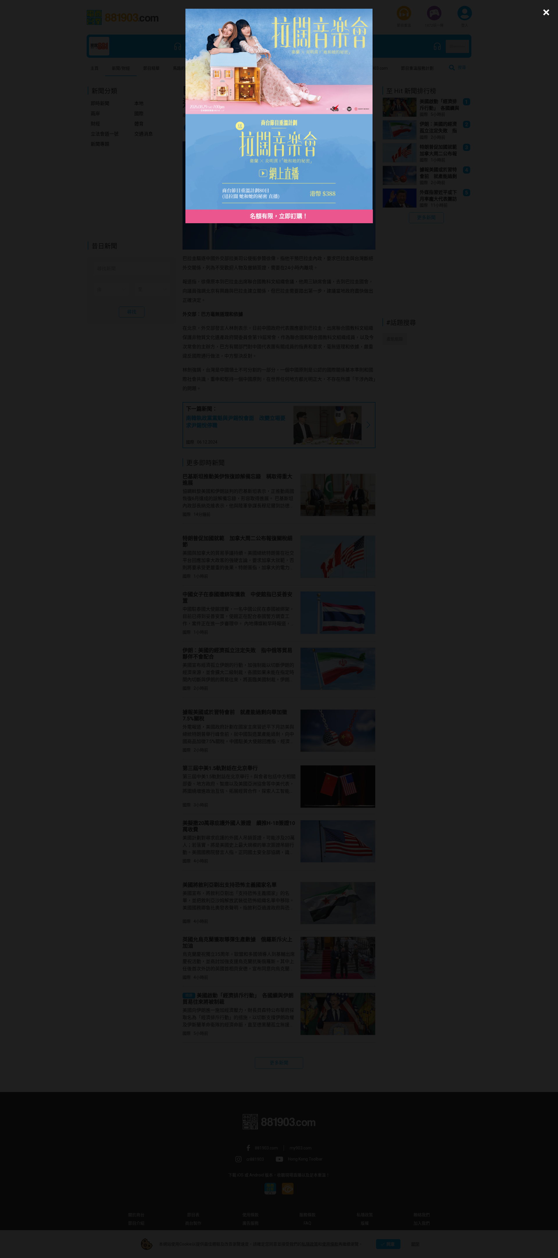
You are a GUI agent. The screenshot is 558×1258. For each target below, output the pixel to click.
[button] (545, 12)
